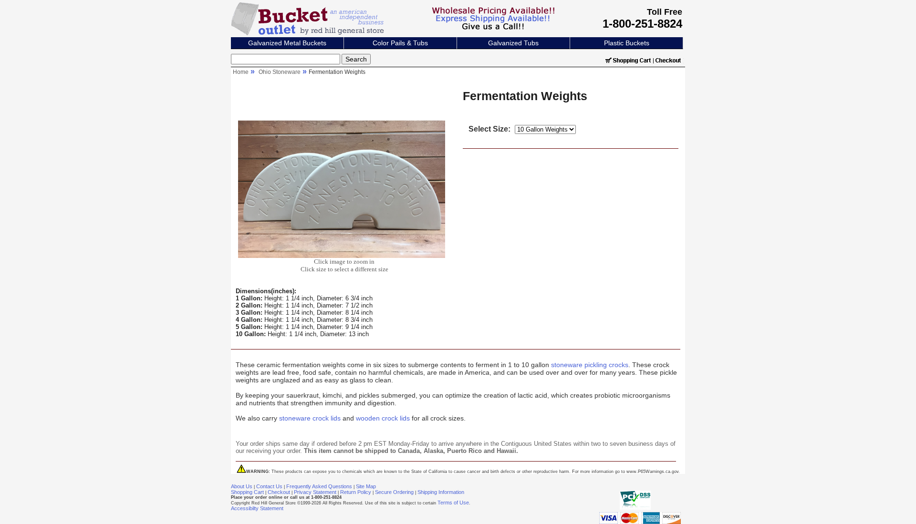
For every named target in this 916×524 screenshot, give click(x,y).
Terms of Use (453, 502)
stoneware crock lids (310, 418)
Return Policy (355, 492)
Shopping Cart (247, 492)
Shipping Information (440, 492)
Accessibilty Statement (257, 508)
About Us (241, 486)
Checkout (279, 492)
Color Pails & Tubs (400, 43)
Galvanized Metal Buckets (287, 43)
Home (241, 72)
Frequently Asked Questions (319, 486)
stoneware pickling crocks (589, 365)
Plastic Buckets (626, 43)
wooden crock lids (383, 418)
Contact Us (269, 486)
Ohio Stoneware (280, 72)
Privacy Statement (315, 492)
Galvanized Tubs (513, 43)
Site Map (366, 486)
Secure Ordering (394, 492)
